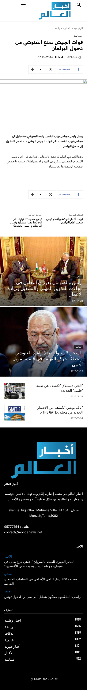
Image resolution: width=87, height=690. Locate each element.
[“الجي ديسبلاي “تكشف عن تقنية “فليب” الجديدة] (14, 391)
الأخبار (68, 28)
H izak (59, 57)
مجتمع (8, 574)
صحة (7, 591)
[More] (32, 69)
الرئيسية (78, 28)
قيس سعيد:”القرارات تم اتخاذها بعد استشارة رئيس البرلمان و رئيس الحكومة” (26, 222)
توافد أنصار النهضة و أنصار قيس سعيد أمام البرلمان (64, 221)
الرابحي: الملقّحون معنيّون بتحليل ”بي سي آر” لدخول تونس (43, 597)
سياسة (58, 28)
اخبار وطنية (76, 276)
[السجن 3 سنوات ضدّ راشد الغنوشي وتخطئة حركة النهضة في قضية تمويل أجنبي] (43, 342)
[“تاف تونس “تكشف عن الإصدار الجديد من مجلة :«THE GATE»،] (14, 413)
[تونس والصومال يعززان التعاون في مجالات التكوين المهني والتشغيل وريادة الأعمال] (43, 271)
